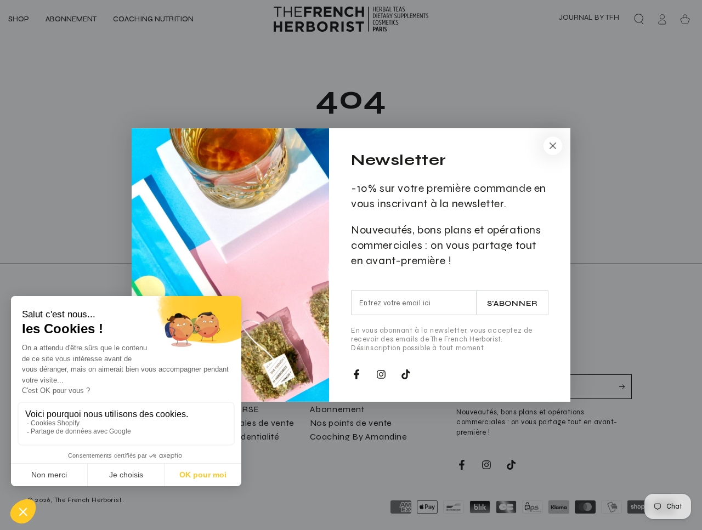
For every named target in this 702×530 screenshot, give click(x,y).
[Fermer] (553, 146)
